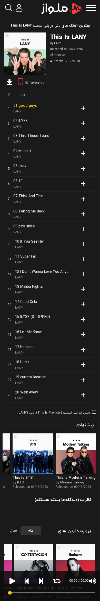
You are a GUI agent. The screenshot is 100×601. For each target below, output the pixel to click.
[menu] (91, 7)
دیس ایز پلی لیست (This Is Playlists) (63, 412)
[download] (9, 83)
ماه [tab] (30, 530)
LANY (57, 43)
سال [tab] (13, 530)
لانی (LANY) (25, 412)
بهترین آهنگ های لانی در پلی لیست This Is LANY (50, 25)
